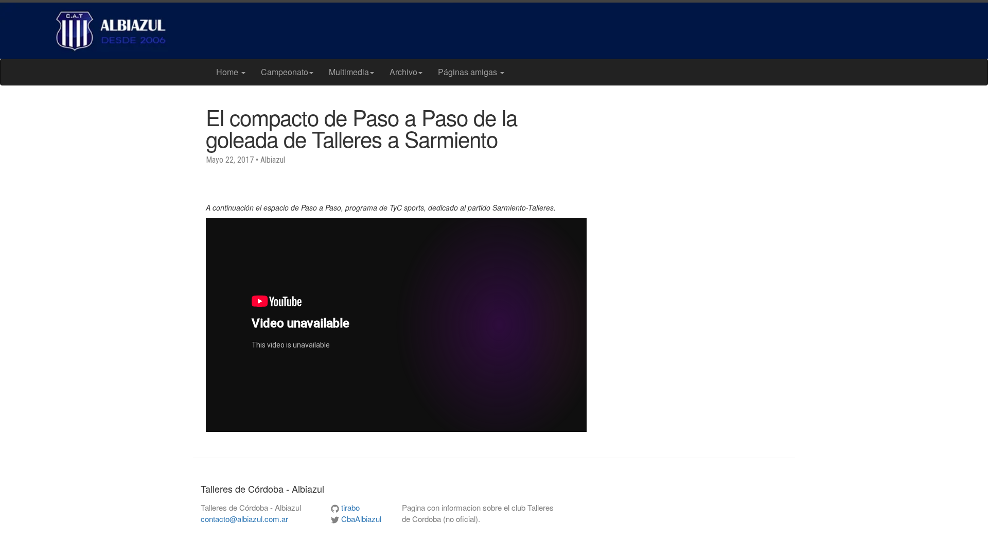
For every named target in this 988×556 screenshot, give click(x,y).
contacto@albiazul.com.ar (244, 518)
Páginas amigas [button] (468, 72)
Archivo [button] (403, 72)
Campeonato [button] (284, 72)
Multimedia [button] (349, 72)
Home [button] (228, 72)
